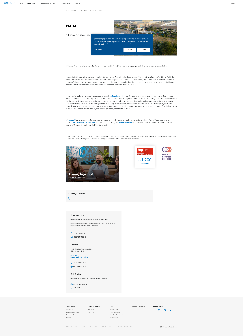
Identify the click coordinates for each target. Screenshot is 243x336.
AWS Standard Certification (84, 123)
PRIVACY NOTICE (72, 327)
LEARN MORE (98, 49)
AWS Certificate (125, 123)
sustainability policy (117, 96)
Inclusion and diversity (72, 312)
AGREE (144, 49)
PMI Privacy (91, 312)
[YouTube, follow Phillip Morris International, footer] (165, 310)
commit (72, 120)
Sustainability (70, 315)
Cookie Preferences (138, 306)
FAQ (84, 327)
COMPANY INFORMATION (124, 327)
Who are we (69, 309)
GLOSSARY (93, 327)
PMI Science (91, 309)
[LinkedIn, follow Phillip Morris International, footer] (170, 310)
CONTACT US (106, 327)
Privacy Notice (100, 44)
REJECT (130, 49)
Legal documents (115, 312)
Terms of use (114, 309)
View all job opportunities (77, 178)
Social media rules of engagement (116, 316)
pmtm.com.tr (75, 255)
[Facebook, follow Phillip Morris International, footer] (153, 310)
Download (75, 198)
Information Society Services (79, 257)
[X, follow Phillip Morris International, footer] (159, 310)
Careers (68, 317)
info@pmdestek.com (80, 284)
